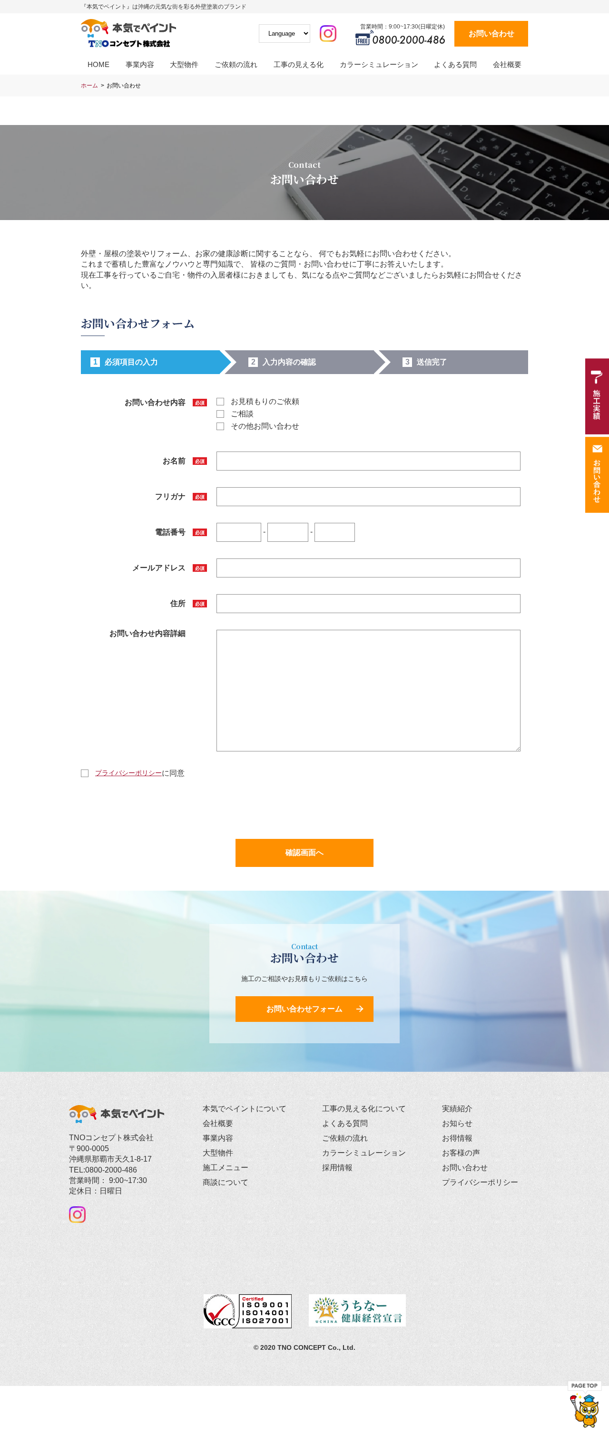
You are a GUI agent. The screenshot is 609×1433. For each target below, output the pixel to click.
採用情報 (337, 1168)
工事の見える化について (364, 1109)
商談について (225, 1182)
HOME (98, 64)
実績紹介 (457, 1109)
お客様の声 (461, 1153)
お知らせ (457, 1123)
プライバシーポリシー (128, 772)
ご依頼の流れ (236, 64)
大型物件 (184, 64)
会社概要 (507, 64)
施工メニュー (225, 1168)
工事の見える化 (299, 64)
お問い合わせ (491, 33)
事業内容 (140, 64)
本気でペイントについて (244, 1109)
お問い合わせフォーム (304, 1009)
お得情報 (457, 1138)
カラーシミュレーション (379, 64)
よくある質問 (455, 64)
